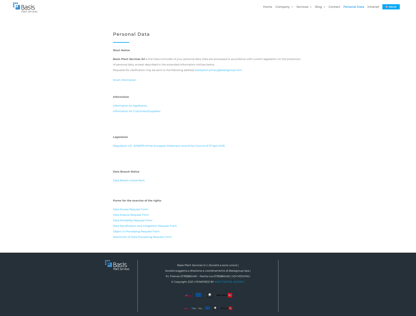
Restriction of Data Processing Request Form (142, 237)
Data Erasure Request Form (131, 214)
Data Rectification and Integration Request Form (145, 225)
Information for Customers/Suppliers (136, 111)
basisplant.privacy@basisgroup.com (218, 70)
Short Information (124, 80)
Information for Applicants (130, 105)
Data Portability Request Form (132, 220)
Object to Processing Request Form (136, 231)
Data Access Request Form (130, 209)
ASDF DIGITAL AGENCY (229, 281)
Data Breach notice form (129, 180)
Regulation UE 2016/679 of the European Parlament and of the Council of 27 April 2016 (169, 145)
